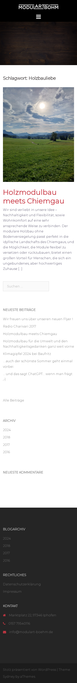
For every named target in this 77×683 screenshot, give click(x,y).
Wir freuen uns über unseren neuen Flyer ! (38, 319)
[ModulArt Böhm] (38, 6)
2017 (6, 445)
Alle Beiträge (13, 400)
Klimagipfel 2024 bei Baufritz (27, 354)
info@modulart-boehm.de (31, 632)
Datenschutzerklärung (22, 584)
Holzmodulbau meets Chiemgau (33, 196)
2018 (6, 437)
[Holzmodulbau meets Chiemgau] (38, 134)
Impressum (12, 591)
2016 (6, 452)
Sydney (9, 676)
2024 (7, 430)
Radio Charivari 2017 (19, 326)
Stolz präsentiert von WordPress (29, 670)
